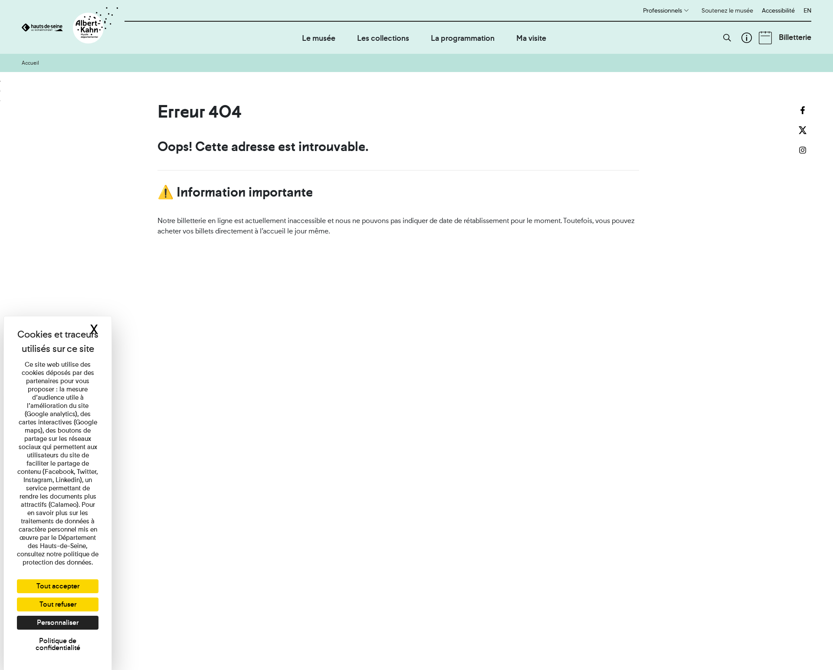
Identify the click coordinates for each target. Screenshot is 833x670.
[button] (727, 37)
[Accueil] (73, 27)
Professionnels (662, 10)
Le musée (318, 38)
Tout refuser (57, 604)
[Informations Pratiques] (746, 37)
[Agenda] (765, 37)
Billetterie (795, 37)
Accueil (30, 62)
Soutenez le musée (727, 10)
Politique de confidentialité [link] (58, 644)
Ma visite (531, 38)
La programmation (463, 38)
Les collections (383, 38)
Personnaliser (58, 622)
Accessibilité (778, 10)
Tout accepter (57, 586)
